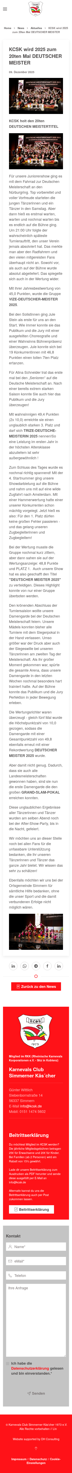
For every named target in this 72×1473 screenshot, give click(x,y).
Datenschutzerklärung (30, 1368)
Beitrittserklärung (34, 1209)
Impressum (19, 1459)
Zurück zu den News (38, 986)
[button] (5, 9)
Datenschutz (39, 1459)
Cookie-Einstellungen (44, 1461)
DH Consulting (50, 1439)
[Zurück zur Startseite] (36, 9)
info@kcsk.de (31, 1105)
